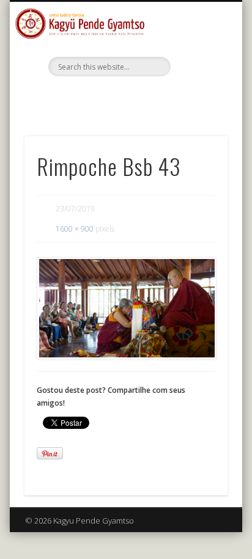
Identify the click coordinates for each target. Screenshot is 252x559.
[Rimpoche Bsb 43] (126, 308)
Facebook (124, 97)
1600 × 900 (75, 229)
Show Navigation (197, 109)
